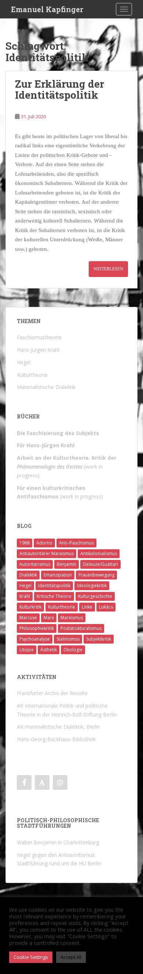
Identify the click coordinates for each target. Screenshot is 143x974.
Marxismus (71, 617)
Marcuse (28, 617)
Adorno (44, 543)
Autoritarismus (34, 564)
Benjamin (66, 564)
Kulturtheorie (61, 607)
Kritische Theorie (54, 596)
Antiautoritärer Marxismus (46, 553)
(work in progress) (66, 466)
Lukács (106, 607)
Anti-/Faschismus (76, 543)
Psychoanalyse (34, 639)
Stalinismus (68, 639)
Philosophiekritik (36, 628)
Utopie (26, 650)
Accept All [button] (70, 957)
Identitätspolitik (54, 585)
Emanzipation (58, 575)
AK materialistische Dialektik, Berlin (58, 726)
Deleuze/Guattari (100, 564)
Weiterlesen (108, 268)
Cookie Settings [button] (31, 957)
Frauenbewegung (96, 575)
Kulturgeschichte (95, 596)
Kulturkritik (30, 607)
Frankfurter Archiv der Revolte (52, 693)
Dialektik (28, 575)
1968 (24, 543)
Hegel (25, 585)
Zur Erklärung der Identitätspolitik (59, 89)
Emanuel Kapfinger (47, 9)
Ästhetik (48, 650)
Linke (87, 607)
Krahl (24, 596)
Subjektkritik (98, 639)
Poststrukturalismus (81, 628)
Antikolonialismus (98, 553)
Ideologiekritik (92, 585)
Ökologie (72, 650)
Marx (49, 617)
